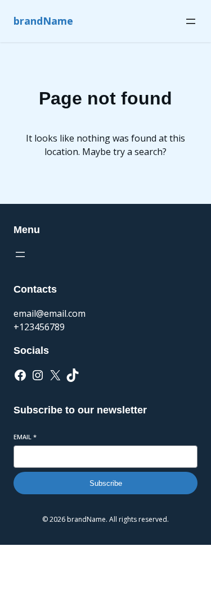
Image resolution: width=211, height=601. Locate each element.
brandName (43, 21)
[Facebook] (20, 375)
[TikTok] (72, 375)
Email (25, 436)
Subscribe (105, 483)
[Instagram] (37, 375)
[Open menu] (190, 21)
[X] (55, 375)
